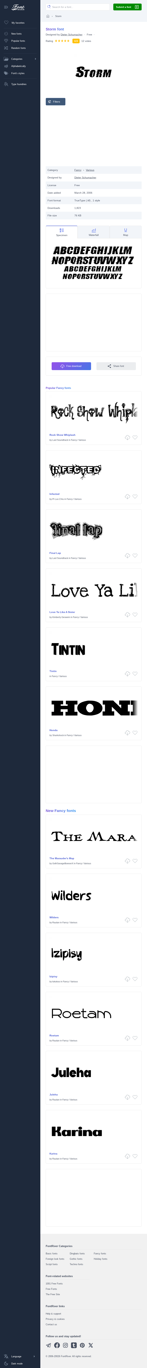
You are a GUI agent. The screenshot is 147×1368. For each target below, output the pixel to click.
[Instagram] (65, 1347)
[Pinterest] (82, 1347)
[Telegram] (48, 1347)
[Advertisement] (94, 136)
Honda (53, 730)
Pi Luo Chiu (58, 499)
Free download (73, 366)
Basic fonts (52, 1253)
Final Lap (55, 553)
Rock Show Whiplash (62, 434)
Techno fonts (76, 1264)
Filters (56, 101)
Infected (54, 494)
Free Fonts (51, 1289)
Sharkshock (58, 735)
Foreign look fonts (55, 1259)
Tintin (53, 671)
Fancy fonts (100, 1253)
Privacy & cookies (55, 1319)
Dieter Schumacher (71, 34)
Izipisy (53, 976)
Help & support (53, 1313)
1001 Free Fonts (54, 1283)
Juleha (53, 1094)
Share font (118, 366)
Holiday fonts (100, 1259)
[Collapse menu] (6, 7)
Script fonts (52, 1264)
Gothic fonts (76, 1259)
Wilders (54, 917)
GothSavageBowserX (62, 863)
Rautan (56, 922)
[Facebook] (57, 1347)
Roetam (54, 1035)
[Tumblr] (74, 1347)
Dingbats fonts (77, 1253)
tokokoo (56, 981)
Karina (53, 1153)
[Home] (48, 16)
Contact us (51, 1324)
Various (90, 170)
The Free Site (53, 1294)
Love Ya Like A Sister (62, 612)
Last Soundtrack (60, 440)
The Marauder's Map (61, 858)
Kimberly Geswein (61, 617)
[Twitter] (91, 1347)
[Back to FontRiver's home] (17, 7)
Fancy (77, 170)
